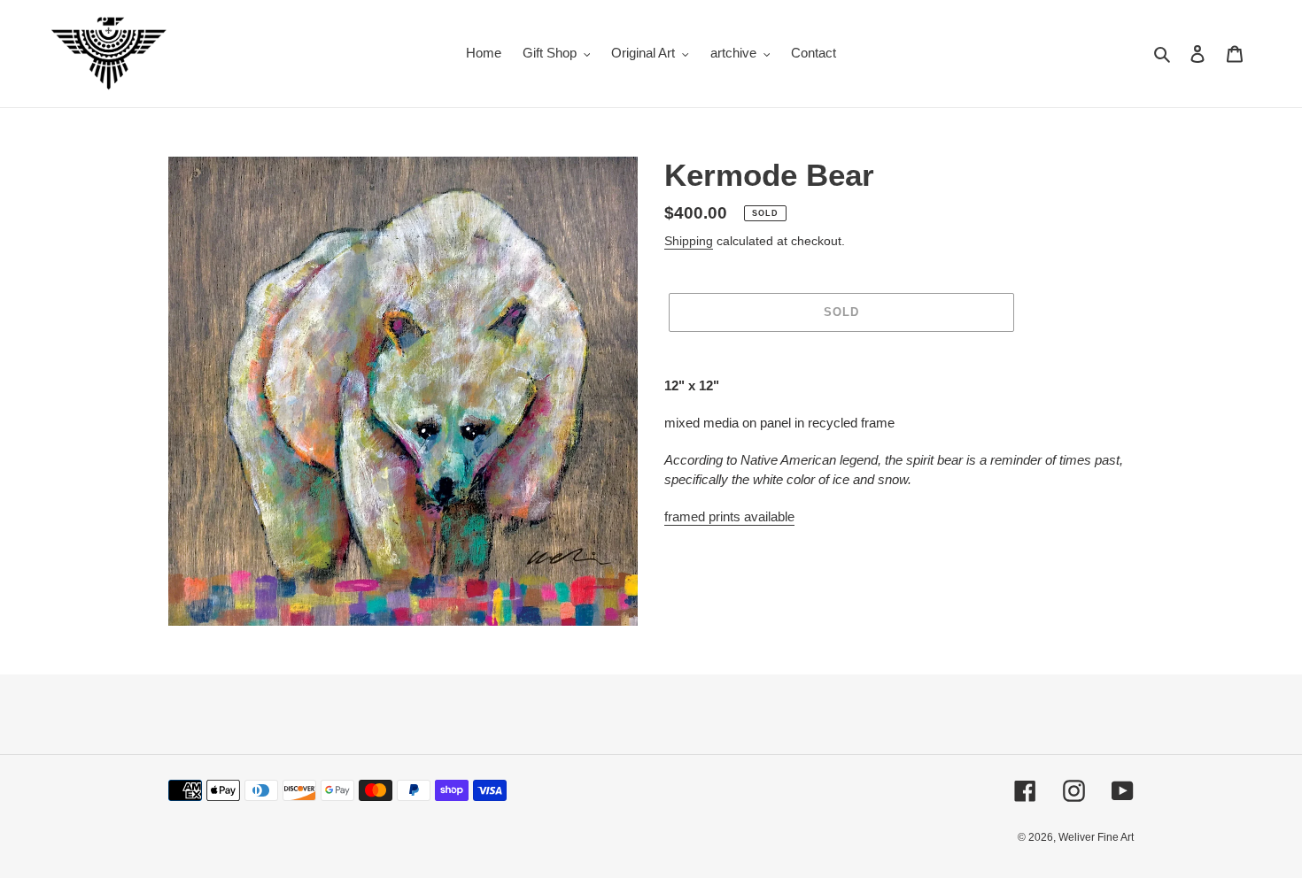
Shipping (688, 241)
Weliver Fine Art (1096, 837)
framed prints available (729, 516)
